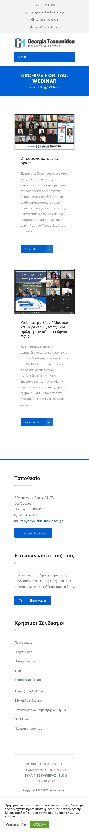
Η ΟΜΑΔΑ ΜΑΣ (35, 769)
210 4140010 (47, 4)
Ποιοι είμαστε (23, 642)
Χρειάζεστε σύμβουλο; (47, 27)
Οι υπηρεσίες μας (26, 661)
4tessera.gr (58, 790)
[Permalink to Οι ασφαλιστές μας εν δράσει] (44, 148)
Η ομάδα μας (23, 652)
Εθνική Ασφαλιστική (28, 700)
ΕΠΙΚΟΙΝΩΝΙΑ (45, 781)
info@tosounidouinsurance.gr (47, 12)
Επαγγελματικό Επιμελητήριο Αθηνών (40, 710)
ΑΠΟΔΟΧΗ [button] (39, 824)
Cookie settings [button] (16, 824)
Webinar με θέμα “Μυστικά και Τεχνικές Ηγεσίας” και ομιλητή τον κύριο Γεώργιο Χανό (44, 329)
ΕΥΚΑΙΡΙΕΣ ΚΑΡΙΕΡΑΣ (40, 775)
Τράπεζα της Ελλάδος (29, 691)
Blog (43, 87)
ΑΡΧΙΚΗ (31, 764)
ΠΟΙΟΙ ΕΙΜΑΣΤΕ (51, 764)
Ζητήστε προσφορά (47, 19)
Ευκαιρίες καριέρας (33, 533)
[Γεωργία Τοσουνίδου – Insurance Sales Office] (44, 43)
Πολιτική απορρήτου (28, 728)
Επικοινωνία (38, 600)
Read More (32, 249)
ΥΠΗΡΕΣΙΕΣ (57, 769)
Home (33, 87)
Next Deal (21, 719)
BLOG (63, 775)
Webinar (54, 87)
